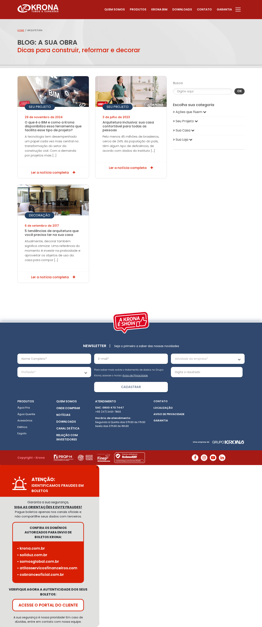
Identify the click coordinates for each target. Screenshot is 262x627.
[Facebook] (195, 457)
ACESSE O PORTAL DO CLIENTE (48, 605)
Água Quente (26, 414)
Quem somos (114, 9)
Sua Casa (183, 130)
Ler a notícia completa (50, 172)
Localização (163, 408)
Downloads (182, 9)
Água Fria (23, 408)
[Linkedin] (222, 457)
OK (239, 91)
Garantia (224, 9)
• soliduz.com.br (32, 554)
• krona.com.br (31, 548)
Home (20, 30)
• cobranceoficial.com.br (40, 574)
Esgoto (22, 433)
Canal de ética (67, 428)
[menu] (240, 9)
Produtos (138, 9)
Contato (204, 9)
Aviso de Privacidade (135, 375)
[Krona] (37, 7)
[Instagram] (204, 457)
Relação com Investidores (67, 437)
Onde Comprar (68, 408)
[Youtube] (213, 457)
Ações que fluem (189, 112)
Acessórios (24, 420)
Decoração (39, 215)
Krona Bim (159, 9)
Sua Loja (182, 139)
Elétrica (22, 427)
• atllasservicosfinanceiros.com (47, 567)
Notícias (63, 415)
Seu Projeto (40, 106)
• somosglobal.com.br (38, 561)
